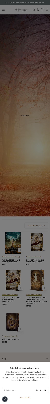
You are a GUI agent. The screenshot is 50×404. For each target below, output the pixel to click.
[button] (5, 399)
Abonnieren (40, 390)
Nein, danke (25, 397)
